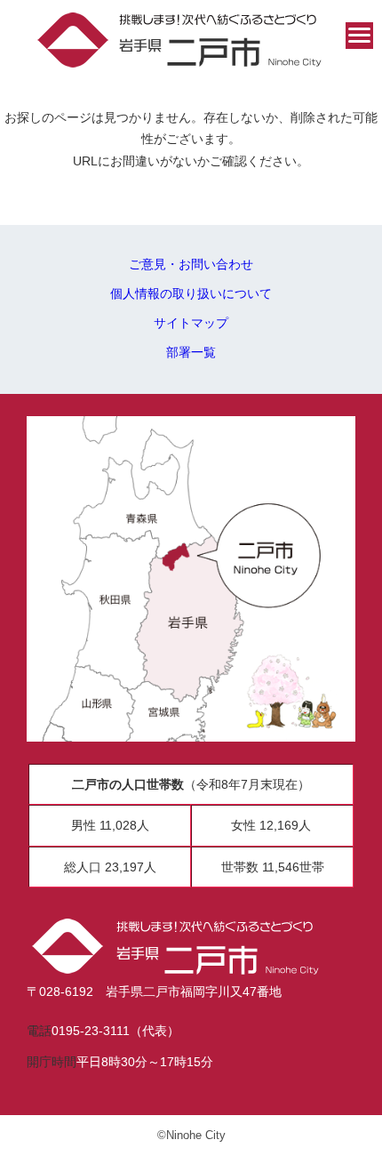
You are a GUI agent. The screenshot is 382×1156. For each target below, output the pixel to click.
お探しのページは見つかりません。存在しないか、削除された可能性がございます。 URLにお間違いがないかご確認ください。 (191, 139)
